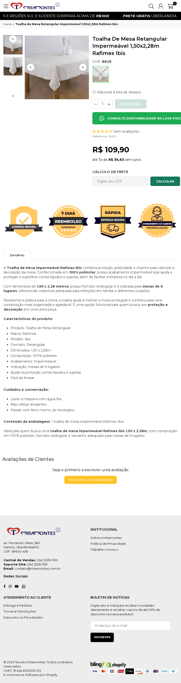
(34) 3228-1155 (37, 564)
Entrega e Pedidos (18, 605)
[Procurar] (151, 6)
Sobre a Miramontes (106, 538)
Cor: (101, 61)
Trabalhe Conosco (104, 549)
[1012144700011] (13, 45)
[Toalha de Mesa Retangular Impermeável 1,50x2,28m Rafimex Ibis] (13, 66)
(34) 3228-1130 (47, 560)
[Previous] (30, 67)
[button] (170, 6)
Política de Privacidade (108, 543)
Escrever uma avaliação (90, 480)
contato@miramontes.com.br (38, 568)
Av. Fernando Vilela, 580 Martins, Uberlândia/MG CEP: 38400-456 (22, 547)
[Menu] (5, 6)
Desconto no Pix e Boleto (23, 617)
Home (8, 24)
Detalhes (17, 255)
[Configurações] (160, 6)
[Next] (82, 67)
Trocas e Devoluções (20, 611)
